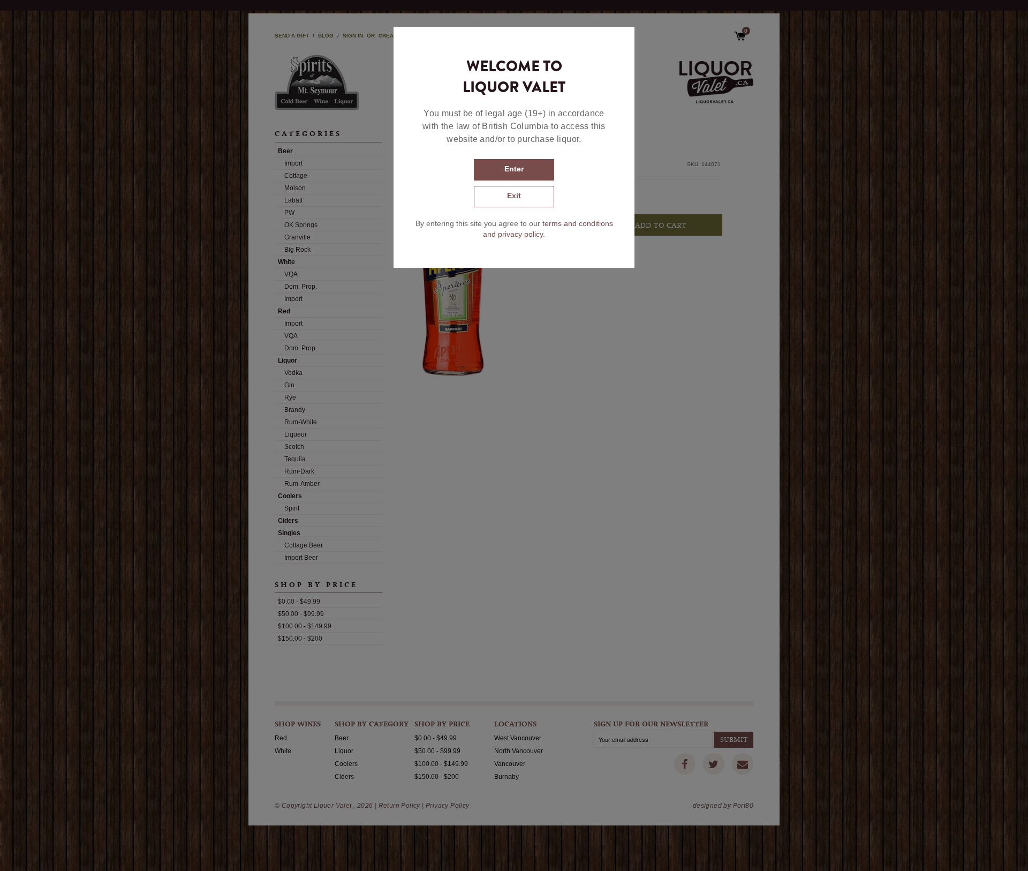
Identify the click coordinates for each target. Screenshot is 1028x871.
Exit (514, 195)
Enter (514, 168)
